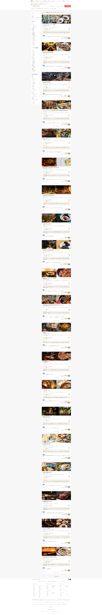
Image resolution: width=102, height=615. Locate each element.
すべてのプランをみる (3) (56, 98)
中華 (52, 599)
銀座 (33, 585)
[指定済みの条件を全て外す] (50, 6)
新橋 (39, 591)
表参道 (39, 590)
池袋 (33, 592)
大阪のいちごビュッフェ (59, 604)
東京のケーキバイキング (41, 602)
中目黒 (39, 588)
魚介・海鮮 (57, 600)
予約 (68, 96)
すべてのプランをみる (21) (56, 349)
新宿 (39, 586)
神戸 (60, 594)
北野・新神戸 (61, 595)
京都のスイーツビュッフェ (43, 604)
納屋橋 (53, 593)
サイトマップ (58, 581)
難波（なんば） (67, 586)
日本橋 (39, 589)
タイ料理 (34, 600)
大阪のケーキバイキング (47, 602)
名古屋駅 (53, 592)
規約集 (39, 581)
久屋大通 (48, 595)
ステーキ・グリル (68, 599)
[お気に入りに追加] (69, 25)
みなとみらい (48, 586)
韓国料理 (67, 600)
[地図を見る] (69, 29)
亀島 (47, 594)
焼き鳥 (65, 600)
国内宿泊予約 (49, 609)
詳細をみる (44, 38)
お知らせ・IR (36, 579)
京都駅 (60, 590)
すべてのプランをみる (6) (56, 266)
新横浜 (53, 586)
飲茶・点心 (43, 600)
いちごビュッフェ (48, 604)
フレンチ (49, 599)
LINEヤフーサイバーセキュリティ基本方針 (45, 581)
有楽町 (39, 587)
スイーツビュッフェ (59, 602)
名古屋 (47, 592)
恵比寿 (34, 590)
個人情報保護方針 (53, 581)
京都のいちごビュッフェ (66, 604)
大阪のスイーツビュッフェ (36, 604)
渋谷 (33, 591)
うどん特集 (40, 600)
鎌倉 (52, 587)
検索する (67, 6)
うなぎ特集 (37, 600)
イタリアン (46, 599)
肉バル (46, 600)
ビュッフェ (55, 599)
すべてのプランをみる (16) (56, 516)
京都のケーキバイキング (53, 602)
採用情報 (39, 579)
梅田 (60, 585)
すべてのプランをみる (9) (56, 155)
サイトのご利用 (62, 581)
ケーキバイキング (36, 602)
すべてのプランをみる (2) (56, 320)
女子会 (32, 599)
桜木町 (47, 587)
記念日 (43, 599)
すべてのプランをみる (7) (56, 211)
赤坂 (33, 589)
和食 (51, 599)
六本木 (34, 587)
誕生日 (41, 599)
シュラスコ (51, 600)
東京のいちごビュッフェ (53, 604)
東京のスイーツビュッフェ (65, 602)
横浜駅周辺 (53, 585)
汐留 (39, 592)
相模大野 (48, 588)
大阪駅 (60, 586)
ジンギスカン (54, 600)
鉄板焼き (64, 599)
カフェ (48, 600)
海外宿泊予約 (52, 609)
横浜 (47, 585)
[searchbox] (41, 6)
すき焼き (61, 599)
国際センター (48, 593)
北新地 (66, 585)
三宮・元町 (67, 594)
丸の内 (34, 586)
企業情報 (33, 579)
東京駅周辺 (40, 585)
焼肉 (59, 599)
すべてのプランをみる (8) (56, 126)
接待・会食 (38, 599)
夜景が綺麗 (35, 599)
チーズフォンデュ (61, 600)
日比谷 (34, 588)
